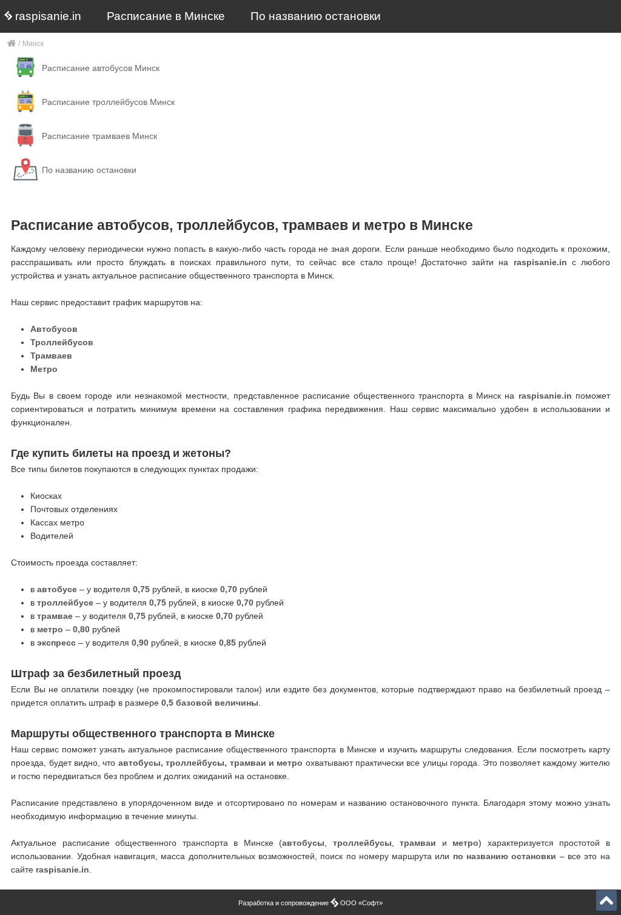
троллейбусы (362, 843)
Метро (44, 369)
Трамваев (51, 355)
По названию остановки (315, 16)
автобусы (303, 843)
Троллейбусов (61, 342)
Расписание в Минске (166, 16)
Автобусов (54, 329)
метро (465, 843)
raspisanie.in (46, 16)
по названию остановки (505, 856)
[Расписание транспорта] (11, 44)
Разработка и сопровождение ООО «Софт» (310, 903)
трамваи (418, 843)
